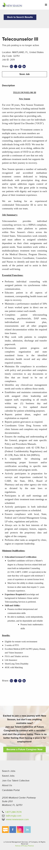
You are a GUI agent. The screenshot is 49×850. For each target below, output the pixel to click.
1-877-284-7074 (13, 812)
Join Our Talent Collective (15, 780)
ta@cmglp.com (13, 815)
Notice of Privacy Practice (24, 846)
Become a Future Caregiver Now (24, 749)
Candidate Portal (11, 790)
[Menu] (46, 4)
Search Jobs (8, 771)
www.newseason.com (17, 819)
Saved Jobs (8, 775)
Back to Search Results (20, 17)
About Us (7, 785)
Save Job (24, 74)
